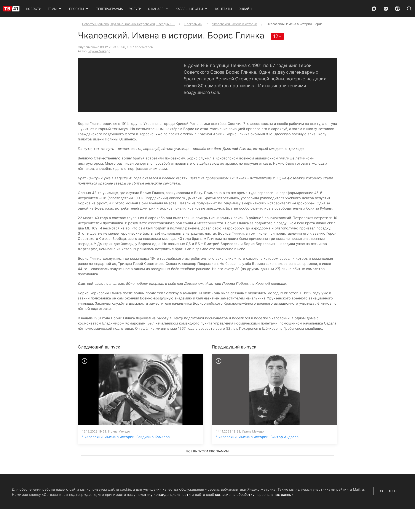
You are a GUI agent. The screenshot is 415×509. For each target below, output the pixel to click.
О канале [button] (155, 9)
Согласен (388, 491)
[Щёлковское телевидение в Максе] (374, 8)
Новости (33, 9)
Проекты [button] (76, 9)
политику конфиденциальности (164, 494)
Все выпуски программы (207, 451)
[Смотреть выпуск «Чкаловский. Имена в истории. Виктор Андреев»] (274, 389)
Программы (193, 24)
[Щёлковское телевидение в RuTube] (397, 8)
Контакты (223, 9)
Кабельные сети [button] (189, 9)
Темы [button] (52, 9)
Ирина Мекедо (99, 51)
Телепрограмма (109, 9)
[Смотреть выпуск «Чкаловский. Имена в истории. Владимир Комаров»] (140, 389)
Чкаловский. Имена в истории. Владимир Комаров (126, 437)
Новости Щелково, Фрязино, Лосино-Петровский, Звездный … (128, 24)
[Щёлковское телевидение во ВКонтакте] (385, 8)
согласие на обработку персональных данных (254, 494)
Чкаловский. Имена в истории (234, 24)
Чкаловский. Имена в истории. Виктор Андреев (257, 437)
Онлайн (245, 9)
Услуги (135, 9)
